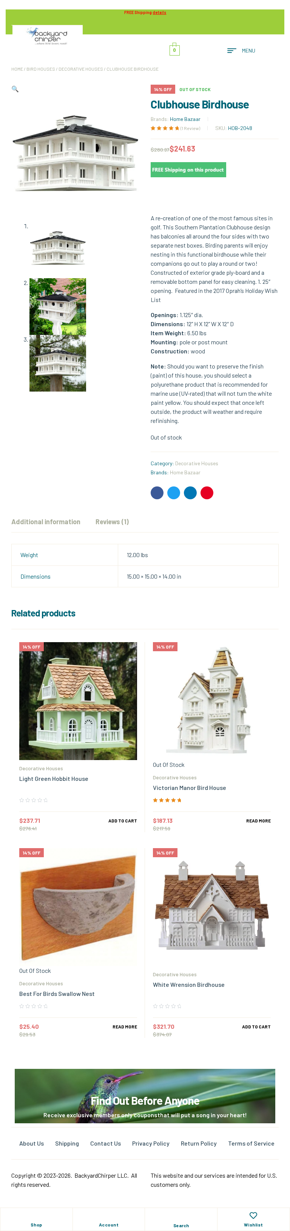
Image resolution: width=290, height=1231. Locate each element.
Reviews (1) (112, 521)
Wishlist (253, 1224)
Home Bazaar (185, 119)
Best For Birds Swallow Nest (57, 993)
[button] (15, 88)
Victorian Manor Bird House (189, 787)
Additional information (45, 521)
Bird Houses (40, 68)
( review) (190, 128)
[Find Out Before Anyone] (145, 1079)
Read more (258, 820)
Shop (36, 1224)
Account (109, 1224)
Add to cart (122, 820)
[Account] (109, 1215)
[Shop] (36, 1215)
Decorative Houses (81, 68)
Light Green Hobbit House (53, 778)
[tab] (45, 521)
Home (17, 68)
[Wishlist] (253, 1215)
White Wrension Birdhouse (189, 984)
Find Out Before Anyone (145, 1100)
